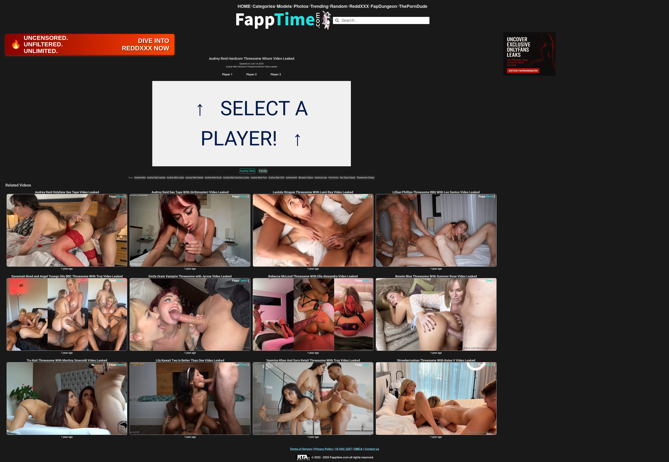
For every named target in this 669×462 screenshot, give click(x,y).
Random (338, 6)
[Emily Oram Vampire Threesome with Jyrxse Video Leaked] (190, 314)
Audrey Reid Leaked (156, 177)
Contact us (372, 449)
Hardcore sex (321, 177)
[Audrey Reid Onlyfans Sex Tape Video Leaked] (67, 230)
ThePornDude (413, 6)
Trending (319, 6)
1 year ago (67, 268)
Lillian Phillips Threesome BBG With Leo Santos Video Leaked (436, 192)
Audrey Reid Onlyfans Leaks (236, 177)
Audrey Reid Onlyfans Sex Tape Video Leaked (67, 192)
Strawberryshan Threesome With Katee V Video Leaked (436, 360)
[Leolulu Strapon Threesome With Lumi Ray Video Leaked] (313, 230)
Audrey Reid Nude (213, 177)
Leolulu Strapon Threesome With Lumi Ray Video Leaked (313, 192)
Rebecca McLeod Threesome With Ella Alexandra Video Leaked (313, 276)
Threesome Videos (365, 177)
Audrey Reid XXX (276, 177)
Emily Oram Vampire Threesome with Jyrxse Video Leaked (190, 276)
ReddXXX (359, 6)
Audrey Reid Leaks (175, 177)
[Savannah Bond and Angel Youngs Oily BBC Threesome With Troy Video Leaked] (67, 314)
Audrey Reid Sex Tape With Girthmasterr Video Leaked (190, 192)
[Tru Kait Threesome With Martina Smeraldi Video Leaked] (67, 398)
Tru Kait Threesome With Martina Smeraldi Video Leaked (67, 360)
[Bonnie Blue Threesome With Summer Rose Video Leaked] (436, 314)
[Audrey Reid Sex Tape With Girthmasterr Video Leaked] (190, 230)
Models (284, 6)
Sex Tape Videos (347, 177)
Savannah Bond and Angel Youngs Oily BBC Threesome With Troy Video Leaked (67, 276)
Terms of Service (301, 449)
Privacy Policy (323, 449)
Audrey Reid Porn (259, 177)
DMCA (358, 449)
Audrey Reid (247, 171)
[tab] (227, 74)
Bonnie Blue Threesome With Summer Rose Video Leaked (436, 276)
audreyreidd (291, 177)
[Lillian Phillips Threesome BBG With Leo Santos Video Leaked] (436, 230)
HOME (244, 6)
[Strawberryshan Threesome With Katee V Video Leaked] (436, 398)
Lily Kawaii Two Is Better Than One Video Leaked (190, 360)
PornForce (333, 177)
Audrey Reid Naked (194, 177)
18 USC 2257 (343, 449)
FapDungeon (384, 6)
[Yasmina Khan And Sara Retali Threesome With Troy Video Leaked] (313, 398)
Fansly (263, 171)
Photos (301, 6)
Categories (264, 6)
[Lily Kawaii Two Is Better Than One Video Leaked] (190, 398)
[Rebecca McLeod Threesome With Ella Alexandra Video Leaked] (313, 314)
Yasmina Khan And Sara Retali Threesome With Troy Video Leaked (313, 360)
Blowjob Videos (306, 177)
